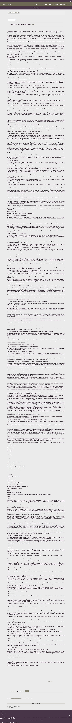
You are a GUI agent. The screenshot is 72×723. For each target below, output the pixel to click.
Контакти (2, 712)
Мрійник (33, 24)
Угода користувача (4, 714)
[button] (36, 709)
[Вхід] (71, 1)
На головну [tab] (11, 19)
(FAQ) (69, 4)
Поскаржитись (50, 681)
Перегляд (10, 12)
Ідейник (51, 4)
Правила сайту (3, 713)
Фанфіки (44, 4)
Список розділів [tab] (18, 19)
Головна (38, 4)
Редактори (63, 4)
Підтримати (3, 711)
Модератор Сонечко (15, 698)
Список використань (15, 12)
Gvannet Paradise (10, 707)
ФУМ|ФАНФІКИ (6, 4)
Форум (57, 4)
